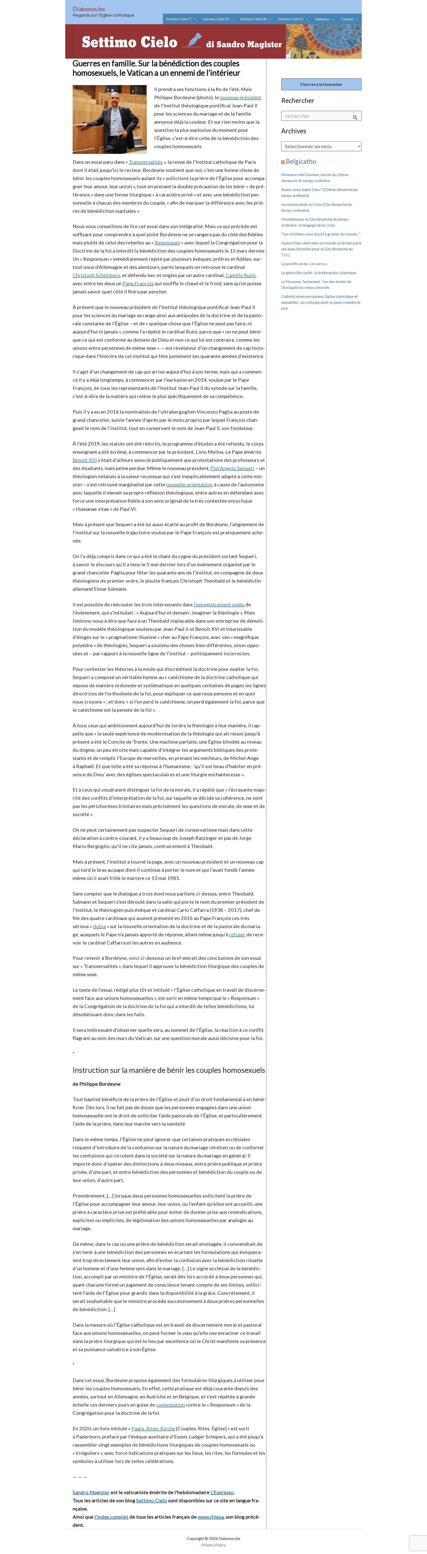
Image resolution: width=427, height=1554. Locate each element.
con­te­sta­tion (170, 1405)
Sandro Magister (91, 1492)
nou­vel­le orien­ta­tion (189, 484)
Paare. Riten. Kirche (153, 1428)
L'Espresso (222, 1492)
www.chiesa (211, 1517)
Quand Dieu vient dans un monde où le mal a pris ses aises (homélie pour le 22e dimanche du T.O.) (321, 248)
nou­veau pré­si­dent (240, 97)
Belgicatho (301, 161)
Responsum (167, 242)
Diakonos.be (89, 8)
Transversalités (146, 162)
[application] (194, 19)
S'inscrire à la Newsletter (321, 84)
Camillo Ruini (241, 275)
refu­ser (237, 934)
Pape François (138, 283)
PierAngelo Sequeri (232, 468)
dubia (99, 926)
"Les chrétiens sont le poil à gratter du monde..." (320, 234)
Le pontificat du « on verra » (304, 263)
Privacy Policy (213, 1544)
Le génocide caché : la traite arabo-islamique (318, 272)
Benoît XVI (85, 460)
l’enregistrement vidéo (219, 604)
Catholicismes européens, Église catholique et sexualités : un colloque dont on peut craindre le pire (320, 302)
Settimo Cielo (151, 1500)
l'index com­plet (111, 1517)
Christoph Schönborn (96, 275)
